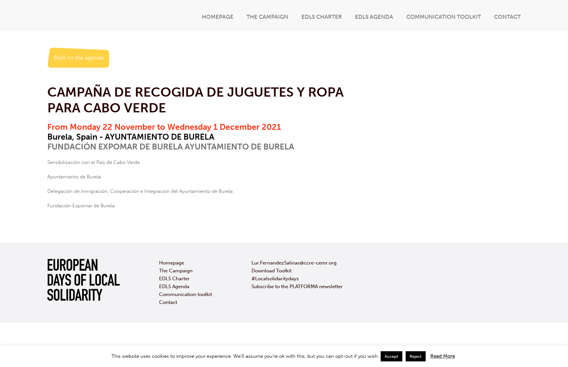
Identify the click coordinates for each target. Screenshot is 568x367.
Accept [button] (391, 356)
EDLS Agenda (374, 16)
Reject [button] (416, 356)
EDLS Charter (321, 16)
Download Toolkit (271, 271)
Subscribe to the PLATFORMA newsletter (297, 286)
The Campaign (267, 16)
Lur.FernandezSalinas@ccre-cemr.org (294, 263)
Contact (507, 16)
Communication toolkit (443, 16)
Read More (442, 356)
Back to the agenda (79, 57)
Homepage (217, 16)
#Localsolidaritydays (275, 279)
